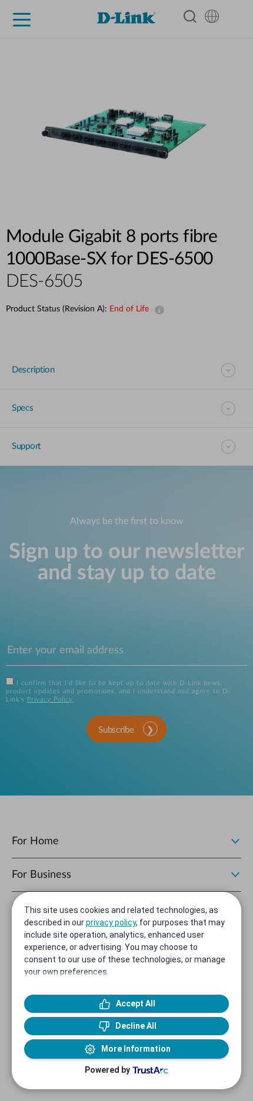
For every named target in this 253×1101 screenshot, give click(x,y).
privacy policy (111, 922)
